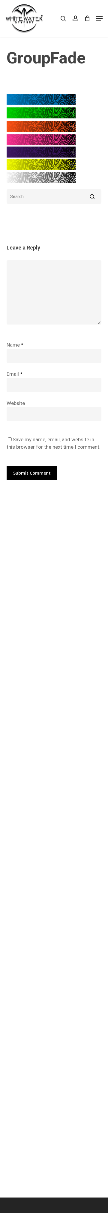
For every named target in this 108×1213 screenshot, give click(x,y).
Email (14, 374)
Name (15, 345)
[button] (99, 18)
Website (16, 403)
